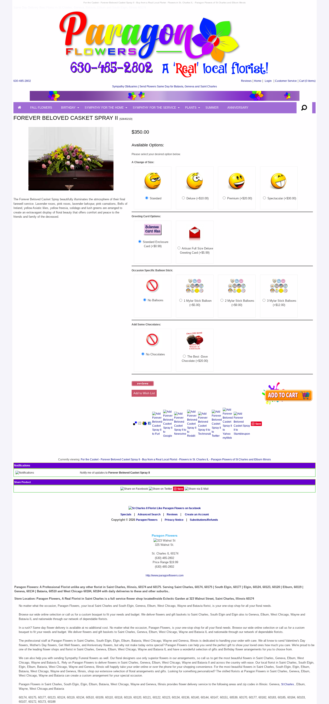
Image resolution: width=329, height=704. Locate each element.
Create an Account (197, 514)
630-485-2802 (22, 80)
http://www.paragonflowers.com (165, 575)
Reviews (246, 80)
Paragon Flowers (147, 519)
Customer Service (286, 80)
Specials (125, 514)
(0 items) (307, 80)
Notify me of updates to (115, 472)
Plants (191, 107)
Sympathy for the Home (104, 107)
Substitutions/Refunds (204, 519)
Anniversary (237, 107)
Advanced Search (149, 514)
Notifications (22, 465)
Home (257, 80)
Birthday (68, 107)
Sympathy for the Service (154, 107)
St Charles (288, 684)
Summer (211, 107)
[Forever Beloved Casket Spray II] (71, 190)
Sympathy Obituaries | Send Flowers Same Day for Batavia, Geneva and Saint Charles (164, 86)
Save (258, 423)
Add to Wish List (144, 393)
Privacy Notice (174, 519)
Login (268, 80)
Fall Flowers (41, 107)
